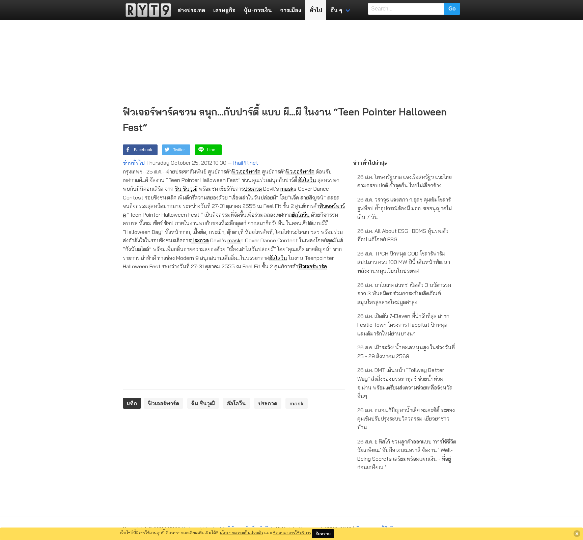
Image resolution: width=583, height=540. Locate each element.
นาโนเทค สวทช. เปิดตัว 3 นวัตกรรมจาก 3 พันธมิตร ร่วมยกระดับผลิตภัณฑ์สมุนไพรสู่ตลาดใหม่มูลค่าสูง (404, 293)
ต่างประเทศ (191, 10)
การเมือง (290, 10)
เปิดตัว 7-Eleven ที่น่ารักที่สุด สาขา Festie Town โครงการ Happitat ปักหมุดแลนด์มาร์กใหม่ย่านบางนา (403, 324)
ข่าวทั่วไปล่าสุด (370, 162)
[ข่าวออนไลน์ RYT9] (146, 10)
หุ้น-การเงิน (258, 10)
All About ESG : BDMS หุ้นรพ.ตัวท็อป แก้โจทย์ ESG (402, 235)
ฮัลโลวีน (307, 180)
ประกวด (253, 188)
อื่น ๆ (336, 10)
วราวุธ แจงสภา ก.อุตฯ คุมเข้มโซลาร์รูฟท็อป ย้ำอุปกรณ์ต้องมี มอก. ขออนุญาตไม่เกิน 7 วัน (404, 208)
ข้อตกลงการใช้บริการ (292, 532)
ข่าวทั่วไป (134, 162)
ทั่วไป (315, 10)
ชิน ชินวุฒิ (186, 188)
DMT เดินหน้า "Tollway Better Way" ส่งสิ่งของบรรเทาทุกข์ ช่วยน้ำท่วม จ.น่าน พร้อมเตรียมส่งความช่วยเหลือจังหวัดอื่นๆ (404, 383)
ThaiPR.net (244, 162)
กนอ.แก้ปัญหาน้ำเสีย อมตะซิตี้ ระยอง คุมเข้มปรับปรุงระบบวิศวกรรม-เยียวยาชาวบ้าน (406, 419)
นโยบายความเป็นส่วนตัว (241, 532)
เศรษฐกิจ (224, 10)
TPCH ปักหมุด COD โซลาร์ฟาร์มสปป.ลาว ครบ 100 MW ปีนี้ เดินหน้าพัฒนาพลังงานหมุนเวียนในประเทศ (403, 262)
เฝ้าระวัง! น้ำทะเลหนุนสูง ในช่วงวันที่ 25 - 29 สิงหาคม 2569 (406, 351)
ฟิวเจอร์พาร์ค (246, 171)
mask (287, 188)
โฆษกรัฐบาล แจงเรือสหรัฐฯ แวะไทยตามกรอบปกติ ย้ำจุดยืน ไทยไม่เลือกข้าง (404, 181)
